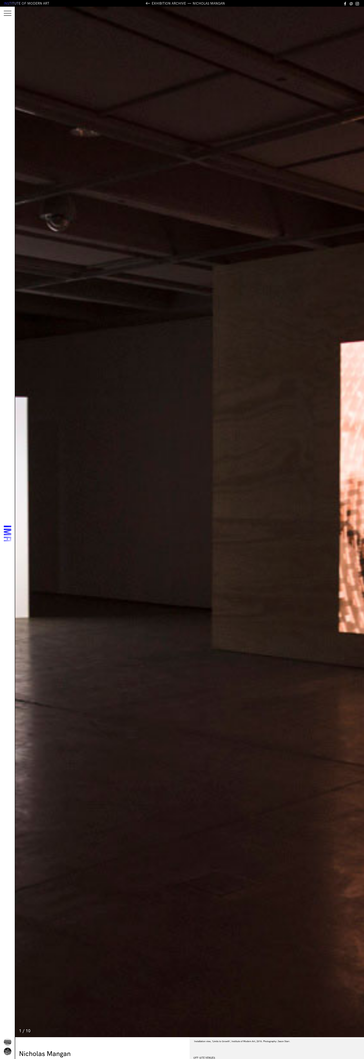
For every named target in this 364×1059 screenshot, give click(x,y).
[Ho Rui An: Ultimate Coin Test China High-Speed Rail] (7, 1042)
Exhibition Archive (169, 3)
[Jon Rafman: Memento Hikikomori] (7, 1051)
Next (277, 522)
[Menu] (4, 10)
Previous (102, 522)
